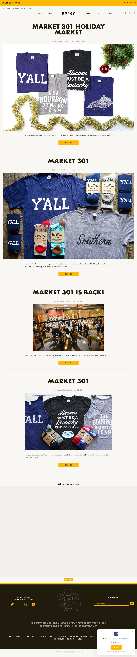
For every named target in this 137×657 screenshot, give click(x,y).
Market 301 (68, 161)
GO (132, 603)
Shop (38, 13)
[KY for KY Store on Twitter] (128, 2)
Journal (87, 13)
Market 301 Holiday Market (68, 29)
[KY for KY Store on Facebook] (124, 2)
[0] (130, 13)
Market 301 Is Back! (68, 292)
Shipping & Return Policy (78, 636)
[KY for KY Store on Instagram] (131, 2)
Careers (80, 639)
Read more (68, 142)
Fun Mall (109, 13)
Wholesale (62, 636)
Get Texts (70, 639)
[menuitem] (87, 13)
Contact (52, 636)
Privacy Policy (59, 639)
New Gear (49, 13)
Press (34, 636)
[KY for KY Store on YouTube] (134, 2)
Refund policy (95, 636)
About (98, 13)
